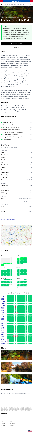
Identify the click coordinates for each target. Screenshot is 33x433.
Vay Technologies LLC (12, 430)
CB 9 (2, 320)
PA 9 (2, 338)
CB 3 (2, 309)
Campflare (4, 414)
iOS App (3, 425)
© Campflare (4, 430)
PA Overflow (4, 341)
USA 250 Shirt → (16, 1)
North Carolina (5, 17)
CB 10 (3, 298)
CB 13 (3, 303)
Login (30, 4)
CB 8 (2, 318)
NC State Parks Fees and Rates (8, 222)
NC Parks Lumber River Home (8, 219)
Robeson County (15, 17)
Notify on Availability (16, 43)
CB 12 (3, 301)
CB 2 (2, 307)
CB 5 (2, 312)
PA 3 (2, 327)
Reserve (16, 47)
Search (22, 4)
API (2, 427)
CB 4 (2, 311)
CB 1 (2, 296)
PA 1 (2, 323)
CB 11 (3, 300)
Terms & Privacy (22, 430)
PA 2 (2, 325)
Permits (8, 4)
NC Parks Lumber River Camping (8, 217)
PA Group (3, 340)
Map (5, 4)
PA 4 (2, 329)
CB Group (4, 321)
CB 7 (2, 316)
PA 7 (2, 334)
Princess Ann (4, 343)
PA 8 (2, 336)
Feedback (12, 425)
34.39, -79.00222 (5, 146)
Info (12, 4)
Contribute (16, 4)
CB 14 (3, 305)
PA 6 (2, 332)
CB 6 (2, 314)
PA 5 (2, 331)
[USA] (30, 431)
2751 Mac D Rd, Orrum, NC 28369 (9, 147)
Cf (1, 4)
